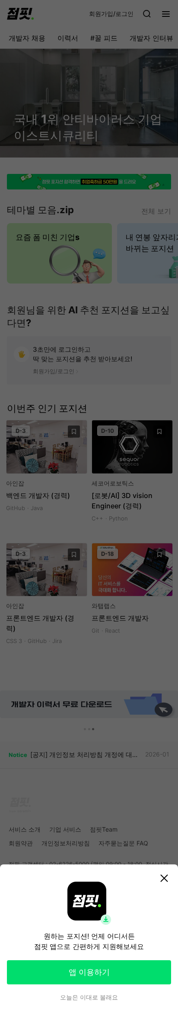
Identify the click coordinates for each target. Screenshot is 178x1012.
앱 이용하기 (89, 972)
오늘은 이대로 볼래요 (89, 997)
